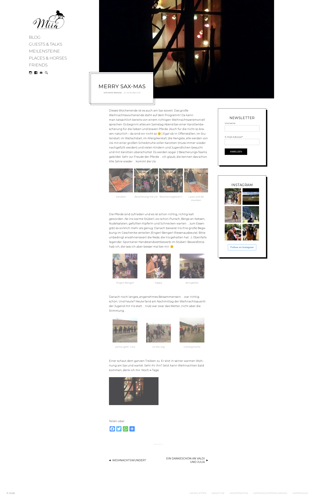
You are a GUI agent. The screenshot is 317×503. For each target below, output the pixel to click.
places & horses (48, 57)
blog (35, 37)
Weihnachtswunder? (129, 460)
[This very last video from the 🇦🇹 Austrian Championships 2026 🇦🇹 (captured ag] (233, 214)
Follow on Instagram (242, 247)
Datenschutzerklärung (270, 493)
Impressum (300, 493)
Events (159, 444)
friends (38, 64)
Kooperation (239, 493)
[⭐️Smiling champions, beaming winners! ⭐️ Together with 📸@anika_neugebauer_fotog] (233, 232)
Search (46, 72)
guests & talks (45, 44)
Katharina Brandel (113, 93)
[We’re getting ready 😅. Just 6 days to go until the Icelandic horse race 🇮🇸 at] (233, 196)
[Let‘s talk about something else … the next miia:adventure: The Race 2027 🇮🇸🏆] (251, 196)
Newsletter (198, 493)
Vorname (230, 123)
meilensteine (44, 51)
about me (218, 493)
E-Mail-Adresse (234, 136)
